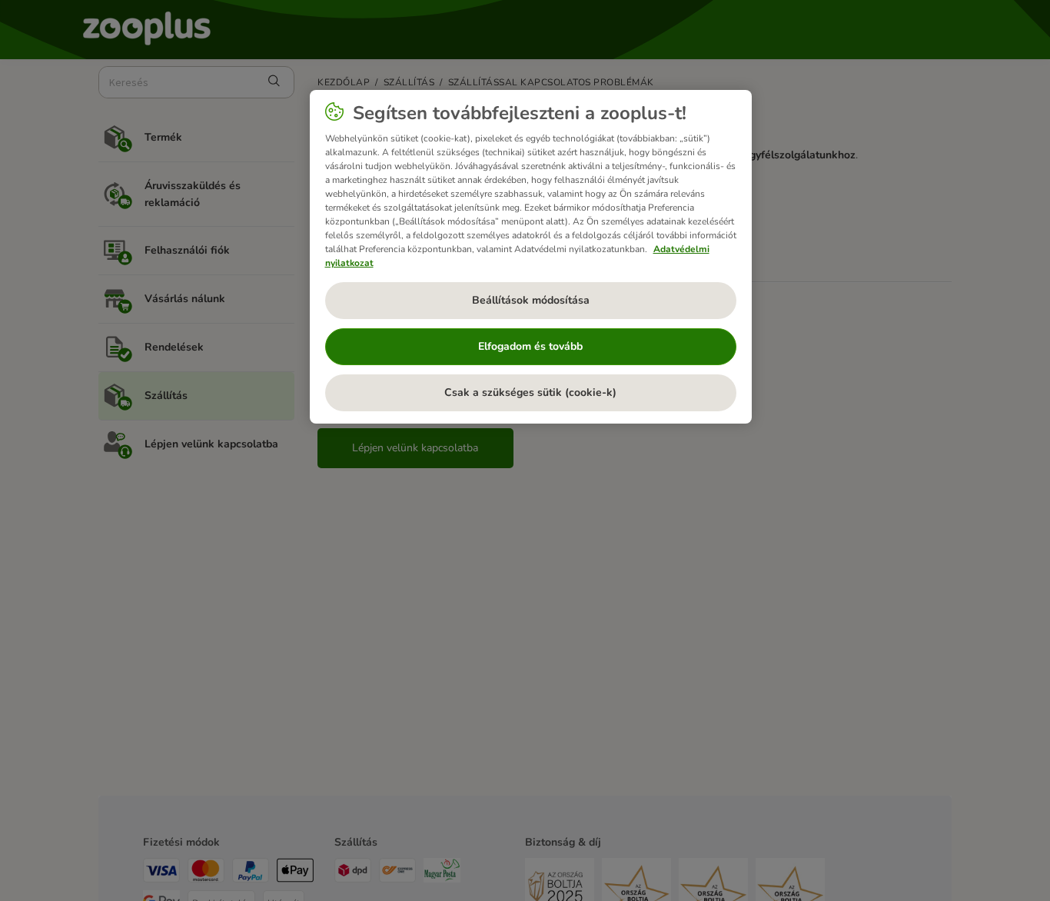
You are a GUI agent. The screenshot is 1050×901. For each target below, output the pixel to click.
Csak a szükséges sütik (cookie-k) (530, 392)
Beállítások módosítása (531, 300)
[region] (531, 257)
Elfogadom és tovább (530, 346)
